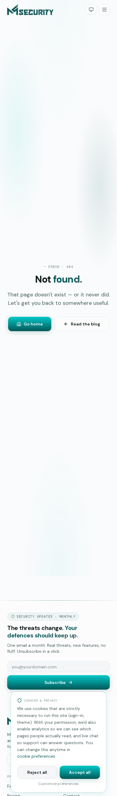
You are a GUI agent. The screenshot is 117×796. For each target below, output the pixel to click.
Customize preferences (58, 783)
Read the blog (85, 324)
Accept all (80, 772)
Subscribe (55, 682)
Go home (33, 324)
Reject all (37, 772)
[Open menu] (104, 9)
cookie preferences (36, 756)
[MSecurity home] (30, 9)
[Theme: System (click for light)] (91, 9)
